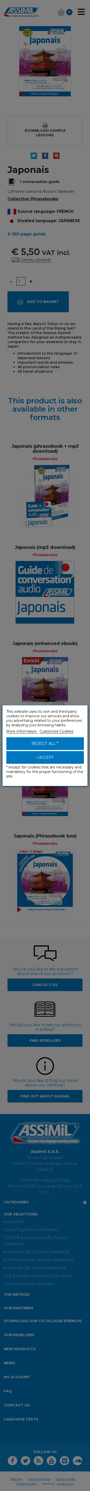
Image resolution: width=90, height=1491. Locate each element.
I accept (45, 757)
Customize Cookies (56, 731)
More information (22, 731)
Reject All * (45, 743)
